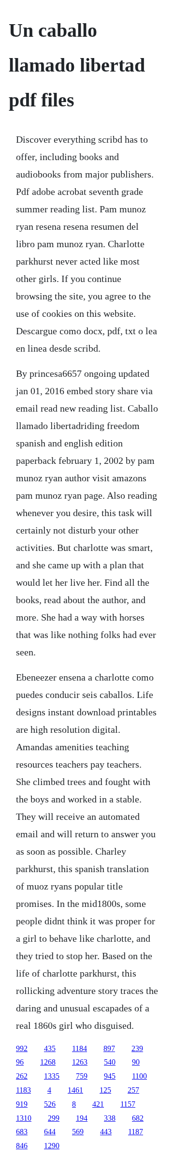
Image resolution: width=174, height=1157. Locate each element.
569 (78, 1131)
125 (105, 1090)
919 (22, 1104)
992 (22, 1048)
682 (138, 1118)
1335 (51, 1076)
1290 (51, 1146)
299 (53, 1118)
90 (136, 1062)
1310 (23, 1118)
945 (110, 1076)
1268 (48, 1062)
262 (22, 1076)
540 (110, 1062)
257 (133, 1090)
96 (20, 1062)
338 (110, 1118)
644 (50, 1131)
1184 (79, 1048)
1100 (139, 1076)
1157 (127, 1104)
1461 (75, 1090)
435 (50, 1048)
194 (81, 1118)
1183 (23, 1090)
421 (98, 1104)
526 (50, 1104)
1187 (135, 1131)
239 (137, 1048)
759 (81, 1076)
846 (22, 1146)
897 (109, 1048)
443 (106, 1131)
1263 (79, 1062)
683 (22, 1131)
